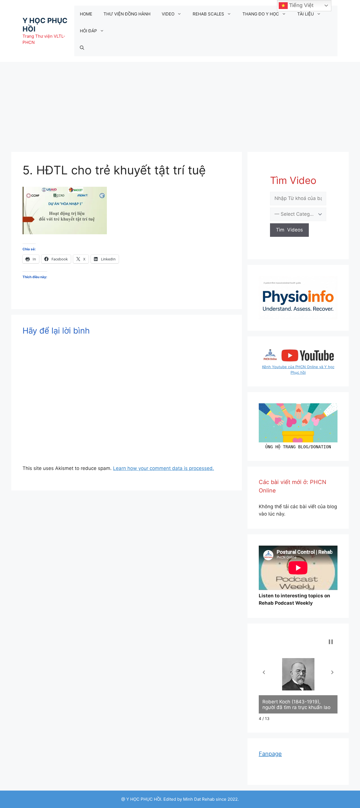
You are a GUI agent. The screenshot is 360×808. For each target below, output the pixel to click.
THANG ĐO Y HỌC (260, 14)
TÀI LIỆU (305, 14)
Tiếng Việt (300, 5)
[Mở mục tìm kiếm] (82, 47)
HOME (86, 14)
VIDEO (168, 14)
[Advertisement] (180, 104)
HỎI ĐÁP (88, 30)
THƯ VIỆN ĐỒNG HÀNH (127, 14)
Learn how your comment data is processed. (163, 468)
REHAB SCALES (208, 14)
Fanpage (270, 753)
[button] (264, 672)
